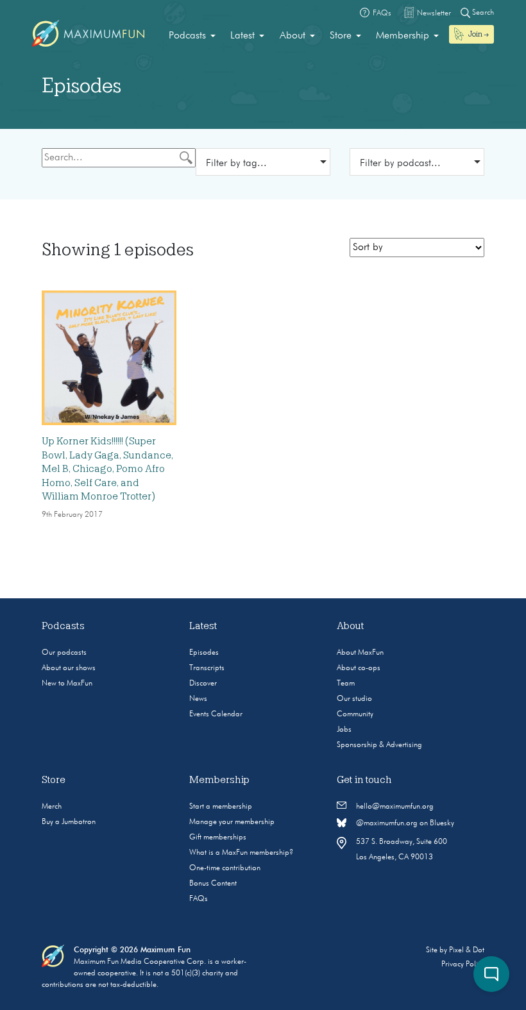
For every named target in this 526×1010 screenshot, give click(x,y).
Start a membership (220, 807)
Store (341, 36)
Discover (203, 683)
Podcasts (187, 36)
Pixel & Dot (466, 950)
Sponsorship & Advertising (379, 745)
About (292, 36)
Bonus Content (213, 884)
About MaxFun (360, 653)
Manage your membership (232, 822)
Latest (242, 36)
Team (346, 683)
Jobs (344, 730)
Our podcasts (64, 653)
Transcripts (207, 668)
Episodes (204, 653)
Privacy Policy (462, 964)
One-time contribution (224, 868)
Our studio (354, 699)
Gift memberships (217, 837)
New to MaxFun (67, 683)
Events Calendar (215, 714)
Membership (402, 36)
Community (355, 714)
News (198, 699)
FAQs (198, 899)
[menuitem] (192, 36)
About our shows (69, 668)
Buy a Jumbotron (69, 822)
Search (482, 13)
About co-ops (358, 668)
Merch (52, 807)
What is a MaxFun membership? (241, 853)
